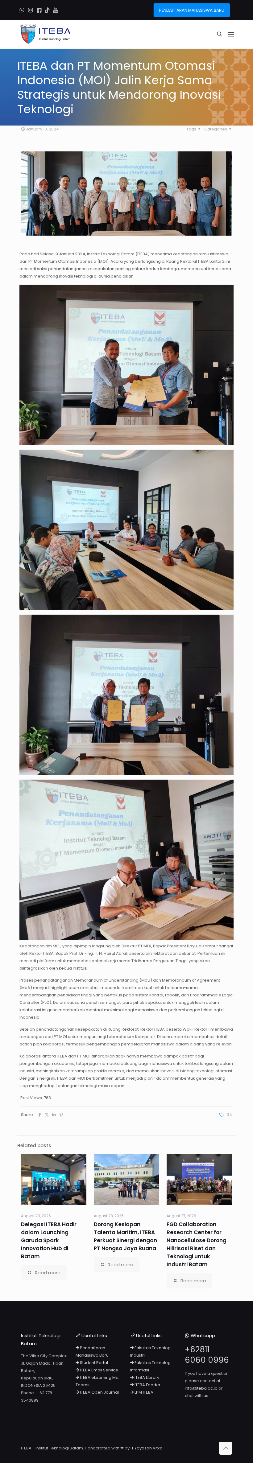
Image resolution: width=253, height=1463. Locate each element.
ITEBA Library (146, 1377)
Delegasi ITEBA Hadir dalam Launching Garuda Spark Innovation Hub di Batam (49, 1240)
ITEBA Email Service (98, 1370)
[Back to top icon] (225, 1448)
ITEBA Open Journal (99, 1392)
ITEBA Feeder (147, 1385)
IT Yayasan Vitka (147, 1448)
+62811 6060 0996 (207, 1355)
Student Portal (93, 1363)
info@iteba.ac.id (201, 1388)
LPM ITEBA (143, 1392)
